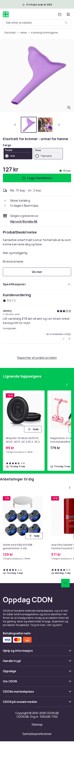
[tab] (29, 125)
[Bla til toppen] (65, 583)
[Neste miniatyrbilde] (59, 124)
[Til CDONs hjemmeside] (6, 14)
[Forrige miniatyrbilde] (15, 124)
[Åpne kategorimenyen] (68, 14)
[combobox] (37, 22)
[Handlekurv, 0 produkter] (59, 14)
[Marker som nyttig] (63, 338)
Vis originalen (9, 328)
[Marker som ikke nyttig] (69, 338)
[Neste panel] (67, 384)
